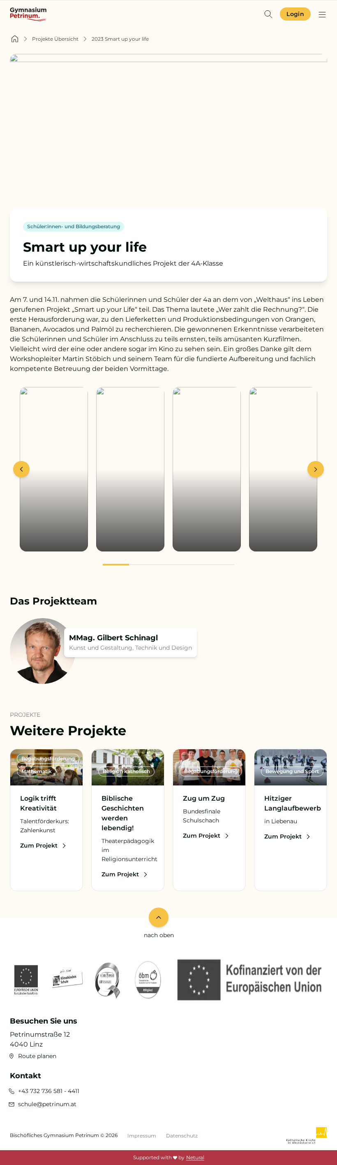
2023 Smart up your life (120, 39)
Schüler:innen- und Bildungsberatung (73, 226)
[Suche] (268, 14)
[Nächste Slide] (315, 469)
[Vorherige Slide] (21, 469)
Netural (195, 1157)
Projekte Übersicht (55, 39)
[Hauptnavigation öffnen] (322, 14)
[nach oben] (158, 917)
